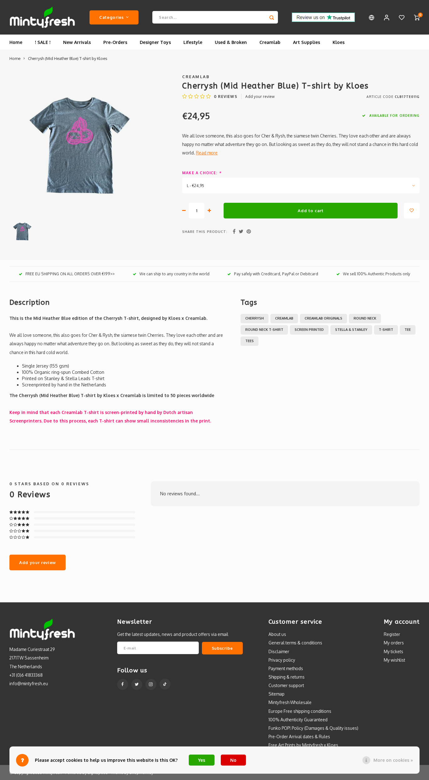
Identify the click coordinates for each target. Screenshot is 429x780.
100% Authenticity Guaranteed (298, 719)
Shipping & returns (287, 677)
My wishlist (394, 660)
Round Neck (365, 318)
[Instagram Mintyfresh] (150, 684)
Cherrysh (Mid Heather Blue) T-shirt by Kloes (67, 58)
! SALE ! (43, 42)
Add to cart (310, 210)
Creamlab (269, 42)
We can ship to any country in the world (174, 274)
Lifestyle (192, 42)
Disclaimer (279, 651)
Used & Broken (231, 42)
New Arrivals (77, 42)
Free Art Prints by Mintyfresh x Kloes (303, 745)
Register (392, 634)
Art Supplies (306, 42)
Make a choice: (201, 172)
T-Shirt (386, 329)
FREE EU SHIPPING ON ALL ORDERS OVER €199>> (70, 274)
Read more (207, 152)
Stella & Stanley (351, 329)
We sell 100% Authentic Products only (376, 274)
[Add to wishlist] (412, 210)
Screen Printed (309, 329)
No (233, 760)
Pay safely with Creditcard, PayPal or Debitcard (276, 274)
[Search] (271, 17)
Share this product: (204, 231)
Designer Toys (155, 42)
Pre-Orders (115, 42)
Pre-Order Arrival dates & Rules (299, 736)
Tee (408, 329)
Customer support (286, 685)
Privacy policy (282, 660)
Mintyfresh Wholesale (290, 702)
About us (277, 634)
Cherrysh (254, 318)
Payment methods (286, 668)
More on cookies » (393, 760)
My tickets (393, 651)
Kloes (339, 42)
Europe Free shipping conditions (300, 711)
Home (15, 42)
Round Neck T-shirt (264, 329)
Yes (201, 760)
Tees (249, 341)
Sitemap (277, 694)
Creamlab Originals (323, 318)
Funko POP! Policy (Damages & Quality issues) (313, 728)
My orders (394, 642)
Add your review (259, 96)
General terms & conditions (295, 642)
